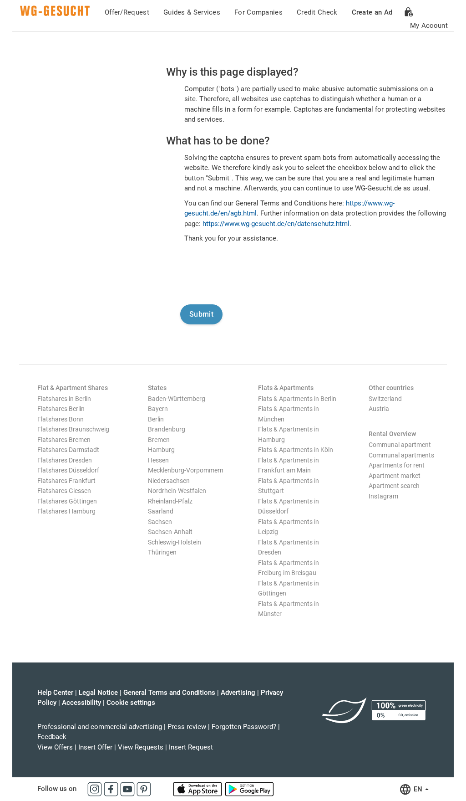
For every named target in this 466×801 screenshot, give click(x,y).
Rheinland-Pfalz (170, 501)
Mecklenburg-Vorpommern (185, 470)
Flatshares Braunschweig (73, 429)
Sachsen (160, 521)
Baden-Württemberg (176, 398)
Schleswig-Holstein (174, 542)
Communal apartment (400, 444)
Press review (186, 727)
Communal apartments (401, 455)
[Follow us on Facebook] (112, 789)
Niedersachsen (169, 480)
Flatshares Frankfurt (66, 480)
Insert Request (191, 747)
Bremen (159, 439)
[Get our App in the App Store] (198, 789)
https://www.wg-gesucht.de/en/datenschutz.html (276, 224)
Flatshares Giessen (64, 490)
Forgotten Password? (244, 727)
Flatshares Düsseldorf (68, 470)
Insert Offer (95, 747)
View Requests (140, 747)
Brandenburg (166, 429)
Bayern (158, 408)
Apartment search (394, 485)
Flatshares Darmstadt (68, 449)
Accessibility (81, 702)
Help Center (55, 692)
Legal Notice (98, 692)
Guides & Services (191, 12)
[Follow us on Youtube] (128, 789)
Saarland (160, 511)
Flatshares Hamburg (66, 511)
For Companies (258, 12)
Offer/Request (127, 12)
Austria (379, 408)
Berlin (156, 419)
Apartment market (394, 475)
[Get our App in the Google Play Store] (249, 789)
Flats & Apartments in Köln (295, 449)
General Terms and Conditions (169, 692)
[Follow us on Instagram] (95, 789)
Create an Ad (372, 12)
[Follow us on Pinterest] (144, 789)
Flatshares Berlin (61, 408)
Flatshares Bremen (64, 439)
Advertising (238, 692)
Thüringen (162, 552)
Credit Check (317, 12)
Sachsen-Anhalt (170, 531)
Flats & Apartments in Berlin (297, 398)
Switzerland (385, 398)
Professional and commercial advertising (99, 727)
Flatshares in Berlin (64, 398)
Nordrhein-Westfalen (177, 490)
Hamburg (161, 449)
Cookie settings (130, 702)
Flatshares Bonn (60, 419)
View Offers (55, 747)
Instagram (383, 496)
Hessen (158, 460)
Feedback (51, 737)
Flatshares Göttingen (67, 501)
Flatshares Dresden (64, 460)
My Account (429, 25)
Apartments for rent (397, 465)
